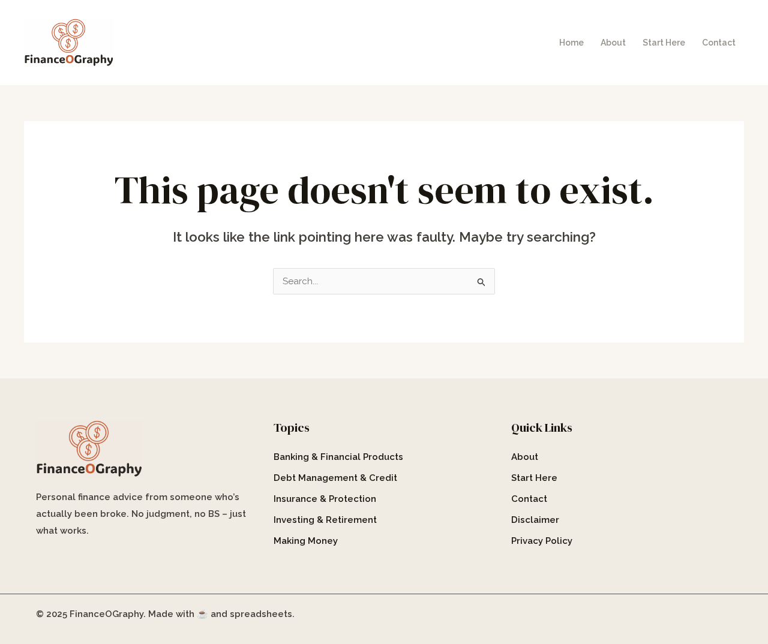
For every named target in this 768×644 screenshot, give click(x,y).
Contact (719, 42)
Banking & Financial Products (338, 457)
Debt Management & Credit (335, 478)
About (613, 42)
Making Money (306, 540)
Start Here (664, 42)
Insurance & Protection (325, 498)
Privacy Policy (541, 540)
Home (571, 42)
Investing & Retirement (325, 519)
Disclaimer (535, 519)
